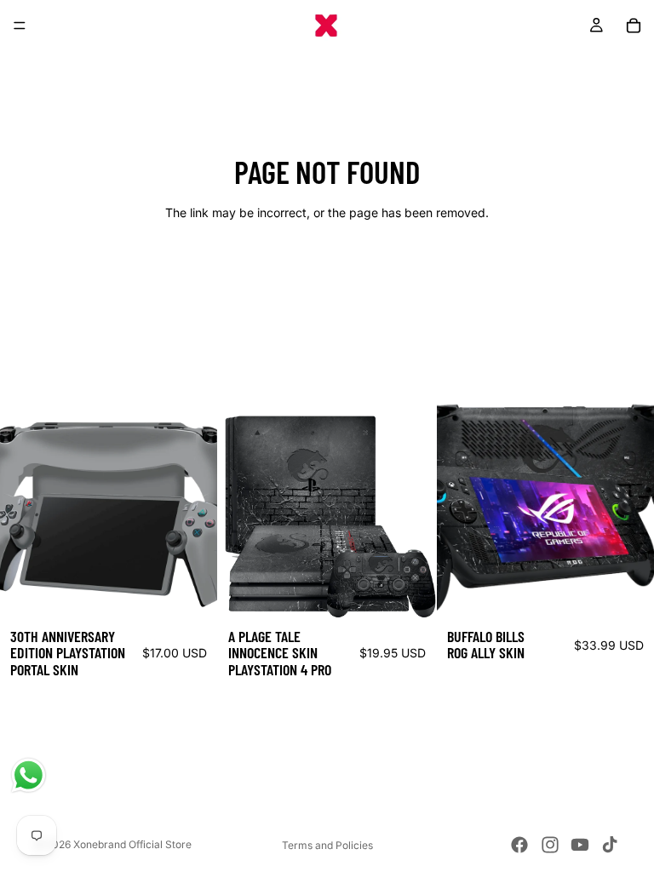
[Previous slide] (25, 509)
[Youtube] (580, 845)
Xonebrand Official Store (132, 844)
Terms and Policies (327, 845)
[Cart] (633, 25)
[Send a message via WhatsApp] (29, 775)
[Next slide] (191, 509)
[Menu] (19, 25)
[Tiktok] (610, 845)
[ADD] (191, 592)
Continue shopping (327, 273)
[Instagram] (550, 845)
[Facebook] (519, 845)
